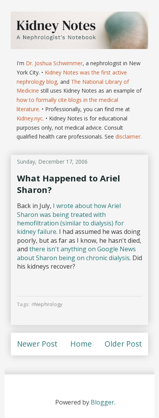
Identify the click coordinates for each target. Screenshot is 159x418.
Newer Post (37, 343)
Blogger (102, 402)
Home (81, 343)
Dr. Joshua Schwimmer (54, 63)
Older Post (123, 343)
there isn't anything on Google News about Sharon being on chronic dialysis (76, 253)
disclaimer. (128, 136)
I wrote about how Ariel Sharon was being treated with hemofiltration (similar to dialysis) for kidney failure (70, 218)
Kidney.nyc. (30, 118)
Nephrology (48, 304)
